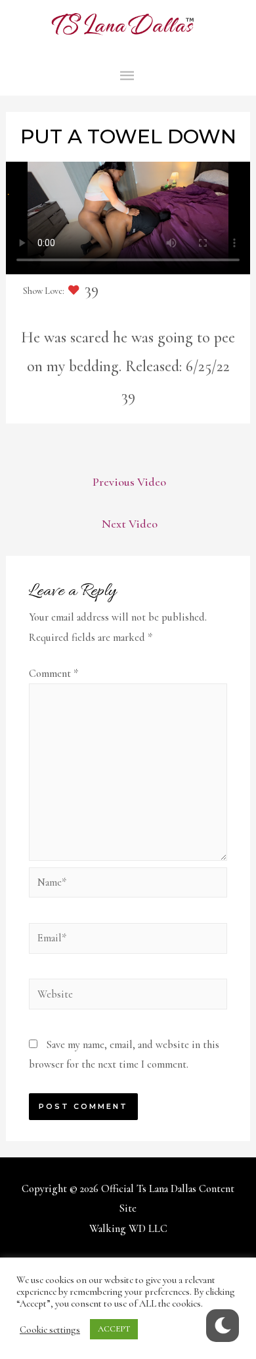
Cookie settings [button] (50, 1329)
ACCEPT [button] (114, 1329)
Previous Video (129, 482)
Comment (53, 673)
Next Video (130, 523)
